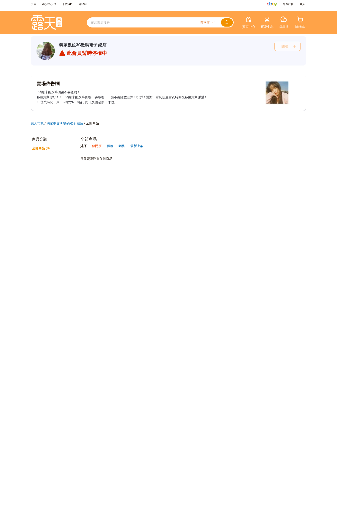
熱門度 (96, 146)
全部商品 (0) (41, 148)
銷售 (122, 146)
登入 (302, 4)
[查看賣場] (45, 51)
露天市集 (37, 123)
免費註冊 (288, 4)
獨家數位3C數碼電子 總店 (83, 44)
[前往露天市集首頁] (46, 22)
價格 (110, 146)
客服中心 (47, 4)
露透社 (83, 4)
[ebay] (272, 4)
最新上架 (136, 146)
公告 (33, 4)
